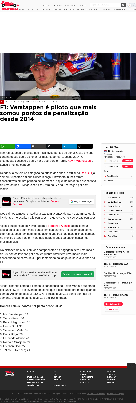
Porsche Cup (77, 9)
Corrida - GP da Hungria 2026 (117, 273)
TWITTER (111, 374)
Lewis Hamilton (115, 202)
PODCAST (111, 382)
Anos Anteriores (35, 382)
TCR (66, 9)
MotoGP (46, 9)
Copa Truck (92, 9)
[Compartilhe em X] (54, 146)
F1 (28, 9)
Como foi (128, 161)
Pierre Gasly (113, 236)
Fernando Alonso (59, 225)
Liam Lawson (114, 232)
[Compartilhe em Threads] (85, 146)
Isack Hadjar (113, 227)
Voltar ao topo (131, 366)
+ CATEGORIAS (119, 9)
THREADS (111, 380)
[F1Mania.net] (10, 5)
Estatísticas (33, 385)
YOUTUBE (111, 371)
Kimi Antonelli (114, 198)
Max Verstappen (115, 219)
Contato (82, 5)
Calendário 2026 (35, 377)
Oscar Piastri (113, 223)
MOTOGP (57, 377)
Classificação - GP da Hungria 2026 (118, 284)
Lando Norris (113, 215)
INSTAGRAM (112, 377)
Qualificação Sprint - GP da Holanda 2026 (116, 253)
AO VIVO (30, 371)
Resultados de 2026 (113, 304)
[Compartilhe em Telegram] (69, 146)
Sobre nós (70, 5)
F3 (38, 9)
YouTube (58, 5)
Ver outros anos (111, 309)
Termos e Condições (115, 394)
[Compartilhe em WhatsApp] (7, 146)
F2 (33, 9)
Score (132, 9)
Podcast (47, 5)
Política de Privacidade (96, 394)
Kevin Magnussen (79, 160)
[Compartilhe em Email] (38, 146)
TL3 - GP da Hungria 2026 (116, 295)
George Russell (115, 206)
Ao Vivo (21, 9)
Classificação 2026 (36, 380)
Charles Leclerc (115, 210)
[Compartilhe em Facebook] (23, 146)
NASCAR (57, 9)
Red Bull (86, 173)
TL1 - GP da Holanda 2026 (116, 264)
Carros (106, 9)
